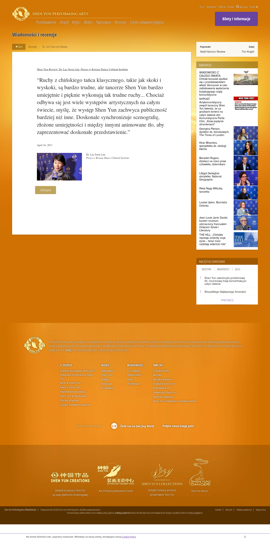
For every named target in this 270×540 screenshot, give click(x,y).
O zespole (66, 365)
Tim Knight (248, 51)
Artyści (76, 22)
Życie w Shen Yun (70, 383)
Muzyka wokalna (162, 379)
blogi (130, 379)
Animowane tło (161, 388)
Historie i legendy (163, 397)
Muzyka (157, 375)
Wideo (88, 22)
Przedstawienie (46, 22)
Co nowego (133, 370)
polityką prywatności (123, 512)
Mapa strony (261, 510)
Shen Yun (106, 375)
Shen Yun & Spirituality (73, 396)
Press (202, 6)
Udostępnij (45, 190)
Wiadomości (223, 269)
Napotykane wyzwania (73, 391)
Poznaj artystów (69, 400)
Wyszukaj (244, 6)
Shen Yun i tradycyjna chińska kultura (174, 401)
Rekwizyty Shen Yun (165, 392)
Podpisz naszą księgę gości (178, 426)
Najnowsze (103, 22)
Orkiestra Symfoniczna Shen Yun (76, 376)
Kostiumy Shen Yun (164, 383)
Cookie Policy (129, 536)
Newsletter (211, 6)
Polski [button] (253, 6)
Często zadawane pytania (147, 22)
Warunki (228, 510)
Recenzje (120, 22)
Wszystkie (206, 269)
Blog (237, 269)
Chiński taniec (161, 370)
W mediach (107, 388)
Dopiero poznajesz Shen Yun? (77, 370)
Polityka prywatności (244, 510)
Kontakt (231, 6)
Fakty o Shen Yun (70, 387)
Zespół (64, 22)
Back (20, 46)
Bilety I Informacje (236, 18)
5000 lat (222, 6)
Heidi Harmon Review (212, 51)
